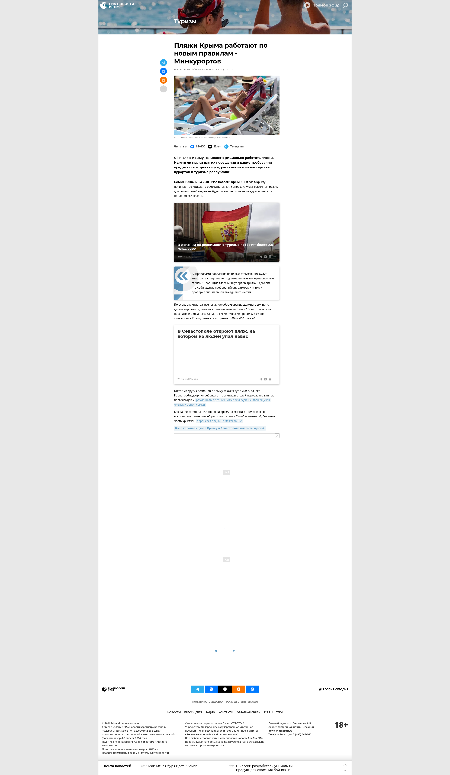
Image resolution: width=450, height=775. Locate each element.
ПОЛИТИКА (199, 702)
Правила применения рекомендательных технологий (135, 753)
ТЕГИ (279, 713)
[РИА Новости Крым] (117, 5)
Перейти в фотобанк (221, 137)
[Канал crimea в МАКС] (252, 689)
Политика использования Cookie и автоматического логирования (134, 744)
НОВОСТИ (174, 713)
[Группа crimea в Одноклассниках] (238, 689)
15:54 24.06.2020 (182, 69)
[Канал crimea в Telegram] (197, 689)
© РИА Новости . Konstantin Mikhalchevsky (192, 137)
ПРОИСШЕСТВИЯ (235, 702)
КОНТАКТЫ (225, 713)
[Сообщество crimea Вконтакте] (211, 689)
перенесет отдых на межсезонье (219, 421)
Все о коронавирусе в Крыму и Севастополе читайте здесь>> (220, 428)
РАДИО (210, 713)
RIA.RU (268, 713)
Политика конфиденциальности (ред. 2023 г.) (130, 749)
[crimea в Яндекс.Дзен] (225, 689)
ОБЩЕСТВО (215, 702)
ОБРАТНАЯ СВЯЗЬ (248, 713)
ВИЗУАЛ (253, 702)
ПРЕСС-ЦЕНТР (193, 713)
